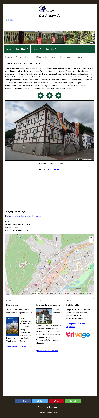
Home (8, 49)
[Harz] (49, 98)
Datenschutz (43, 407)
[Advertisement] (49, 190)
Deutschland (21, 49)
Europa (35, 49)
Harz (30, 216)
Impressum (53, 407)
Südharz (24, 216)
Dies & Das (50, 49)
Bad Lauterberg (14, 216)
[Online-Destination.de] (49, 16)
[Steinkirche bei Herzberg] (41, 98)
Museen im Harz (54, 169)
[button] (23, 401)
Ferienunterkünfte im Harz (47, 351)
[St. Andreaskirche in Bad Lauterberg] (58, 98)
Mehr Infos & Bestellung (16, 347)
